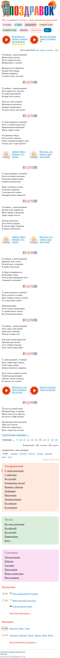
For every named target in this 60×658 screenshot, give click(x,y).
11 (24, 440)
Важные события (14, 487)
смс (37, 50)
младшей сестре (9, 30)
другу (10, 457)
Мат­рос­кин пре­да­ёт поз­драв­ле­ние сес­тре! (19, 390)
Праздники (10, 495)
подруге (31, 453)
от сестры (7, 24)
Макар (30, 635)
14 (36, 440)
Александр (14, 635)
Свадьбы (9, 565)
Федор (50, 635)
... (14, 440)
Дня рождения (12, 557)
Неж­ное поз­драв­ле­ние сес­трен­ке (48, 388)
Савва (27, 628)
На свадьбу (10, 479)
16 (45, 440)
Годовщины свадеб (15, 483)
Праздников (11, 569)
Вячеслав (13, 628)
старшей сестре (46, 24)
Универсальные (13, 499)
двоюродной (30, 24)
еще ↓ (47, 30)
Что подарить (12, 577)
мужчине (23, 453)
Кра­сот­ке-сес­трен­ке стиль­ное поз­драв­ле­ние (19, 39)
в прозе (43, 50)
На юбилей (10, 528)
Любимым (10, 491)
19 (56, 440)
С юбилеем (10, 474)
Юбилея (9, 561)
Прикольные (11, 536)
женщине (14, 453)
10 (20, 440)
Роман (21, 628)
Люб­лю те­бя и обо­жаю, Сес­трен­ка (18, 154)
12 (28, 440)
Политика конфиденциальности (13, 652)
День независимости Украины (25, 594)
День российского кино (22, 606)
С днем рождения (14, 470)
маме (4, 457)
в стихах (50, 50)
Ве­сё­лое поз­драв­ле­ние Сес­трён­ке (48, 37)
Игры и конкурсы (14, 573)
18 (52, 440)
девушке (40, 453)
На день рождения (14, 524)
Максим (37, 635)
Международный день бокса (24, 600)
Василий (23, 635)
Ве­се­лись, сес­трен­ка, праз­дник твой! (46, 154)
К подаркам (11, 507)
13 (32, 440)
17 (48, 440)
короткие (24, 30)
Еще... (8, 540)
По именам (10, 503)
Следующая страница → (15, 434)
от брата (18, 24)
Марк (44, 635)
